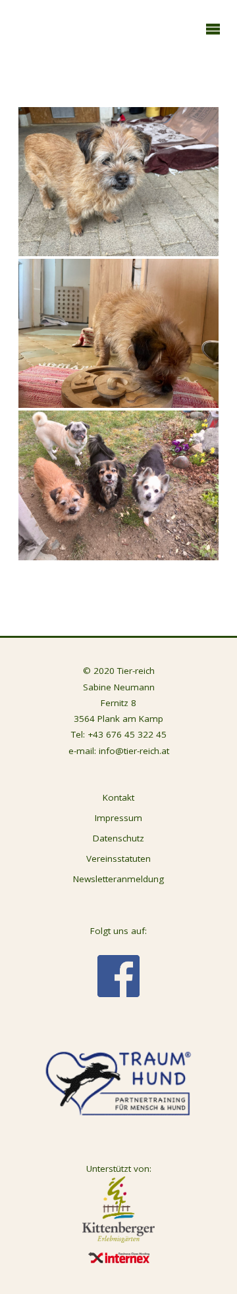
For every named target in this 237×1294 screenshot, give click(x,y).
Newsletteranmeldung (118, 879)
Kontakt (118, 797)
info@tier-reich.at (134, 751)
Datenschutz (118, 838)
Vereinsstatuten (118, 858)
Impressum (118, 818)
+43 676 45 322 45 (127, 734)
